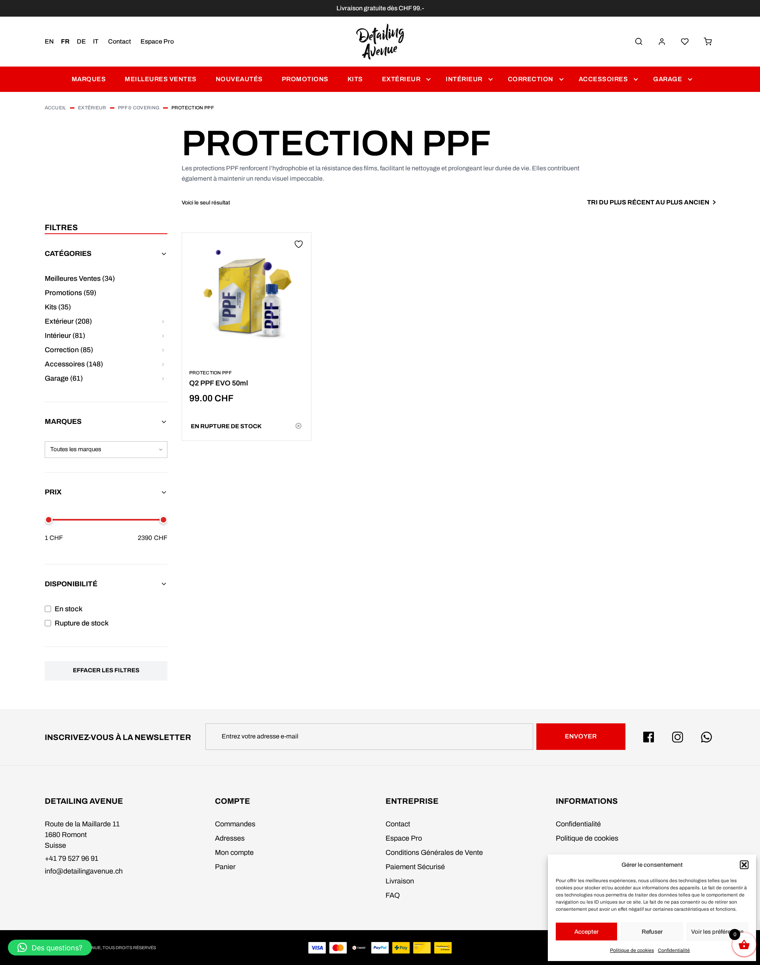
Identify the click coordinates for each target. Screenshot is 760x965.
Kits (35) (58, 307)
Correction (530, 79)
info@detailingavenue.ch (84, 871)
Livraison (400, 881)
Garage (667, 79)
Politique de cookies (632, 950)
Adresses (230, 838)
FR (65, 41)
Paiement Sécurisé (415, 867)
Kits (355, 79)
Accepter (586, 932)
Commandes (235, 824)
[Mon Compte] (662, 42)
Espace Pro (157, 41)
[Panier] (708, 42)
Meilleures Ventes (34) (80, 278)
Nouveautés (239, 79)
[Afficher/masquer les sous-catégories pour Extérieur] (163, 321)
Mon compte (234, 852)
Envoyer (581, 736)
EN (49, 41)
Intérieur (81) (65, 335)
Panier (225, 867)
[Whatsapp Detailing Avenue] (706, 737)
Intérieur (464, 79)
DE (81, 41)
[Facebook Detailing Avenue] (649, 737)
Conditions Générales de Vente (434, 852)
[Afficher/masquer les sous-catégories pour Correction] (163, 350)
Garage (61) (64, 378)
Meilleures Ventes (161, 79)
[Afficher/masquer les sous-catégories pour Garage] (163, 378)
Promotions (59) (70, 293)
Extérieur (401, 79)
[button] (744, 865)
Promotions (305, 79)
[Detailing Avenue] (380, 41)
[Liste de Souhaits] (685, 42)
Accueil (55, 108)
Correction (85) (69, 350)
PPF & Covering (139, 108)
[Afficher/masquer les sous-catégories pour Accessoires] (163, 364)
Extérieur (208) (68, 321)
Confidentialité (674, 950)
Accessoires (603, 79)
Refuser (652, 932)
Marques (89, 79)
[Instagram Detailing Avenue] (678, 737)
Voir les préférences (717, 932)
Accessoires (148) (74, 364)
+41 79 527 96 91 (71, 858)
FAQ (393, 895)
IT (96, 41)
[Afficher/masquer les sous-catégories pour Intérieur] (163, 336)
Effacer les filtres (106, 670)
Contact (119, 41)
